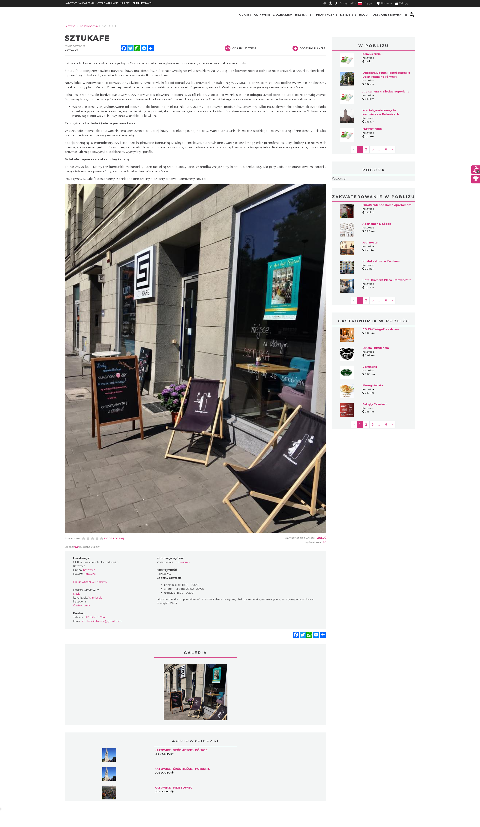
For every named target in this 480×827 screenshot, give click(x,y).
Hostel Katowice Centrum (381, 261)
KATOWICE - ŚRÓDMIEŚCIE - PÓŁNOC (181, 750)
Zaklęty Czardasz (374, 404)
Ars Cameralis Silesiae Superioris (385, 91)
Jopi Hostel (370, 242)
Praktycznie (327, 14)
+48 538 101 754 (94, 617)
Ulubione (386, 3)
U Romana (369, 366)
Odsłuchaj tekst (244, 48)
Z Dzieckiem (282, 14)
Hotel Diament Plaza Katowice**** (386, 280)
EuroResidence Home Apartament (387, 205)
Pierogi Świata (372, 385)
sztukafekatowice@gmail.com (102, 621)
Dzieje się (348, 14)
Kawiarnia (184, 562)
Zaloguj (403, 3)
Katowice (339, 178)
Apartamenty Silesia (376, 223)
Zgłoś (321, 537)
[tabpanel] (195, 693)
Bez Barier (304, 14)
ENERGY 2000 (372, 129)
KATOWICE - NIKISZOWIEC (173, 787)
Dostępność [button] (347, 3)
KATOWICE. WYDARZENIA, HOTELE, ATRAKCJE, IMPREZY (97, 3)
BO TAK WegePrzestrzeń (380, 329)
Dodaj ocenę (114, 538)
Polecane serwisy (386, 14)
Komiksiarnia (371, 54)
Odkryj (245, 14)
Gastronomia (81, 605)
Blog (363, 14)
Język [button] (368, 3)
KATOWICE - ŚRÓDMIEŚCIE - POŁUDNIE (182, 769)
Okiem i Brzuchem (375, 348)
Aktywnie (262, 14)
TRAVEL (142, 3)
